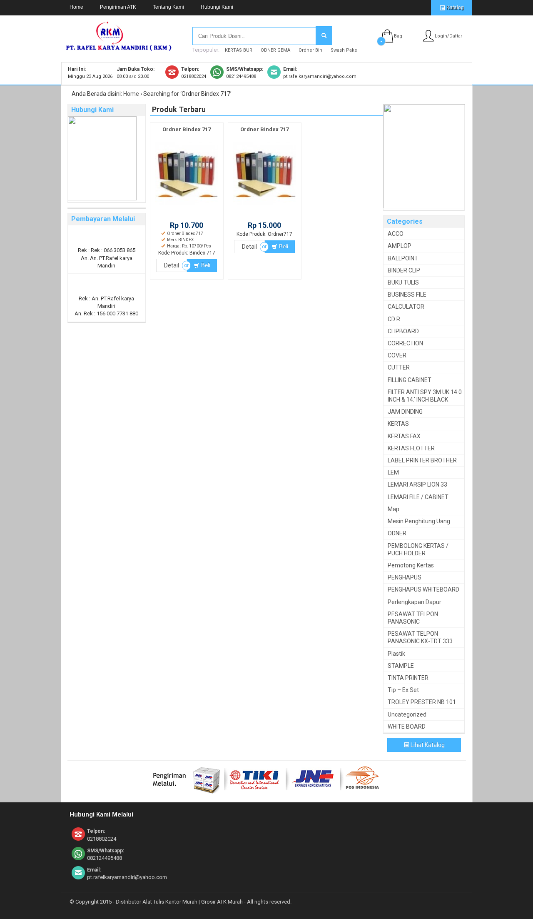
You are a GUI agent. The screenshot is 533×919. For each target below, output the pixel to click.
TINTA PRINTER (408, 677)
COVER (397, 355)
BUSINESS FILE (407, 294)
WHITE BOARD (407, 726)
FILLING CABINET (409, 380)
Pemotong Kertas (411, 565)
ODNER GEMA (275, 50)
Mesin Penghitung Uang (419, 521)
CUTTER (399, 367)
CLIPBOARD (403, 331)
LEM (393, 472)
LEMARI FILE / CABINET (418, 497)
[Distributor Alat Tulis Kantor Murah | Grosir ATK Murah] (118, 47)
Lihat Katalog (427, 745)
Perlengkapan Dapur (414, 602)
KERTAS (398, 423)
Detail (171, 265)
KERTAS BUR (238, 50)
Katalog (454, 7)
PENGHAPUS (404, 577)
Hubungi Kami (217, 7)
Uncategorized (407, 714)
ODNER (397, 533)
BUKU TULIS (403, 282)
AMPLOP (399, 245)
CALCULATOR (406, 306)
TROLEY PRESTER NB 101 (422, 702)
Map (393, 509)
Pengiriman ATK (118, 7)
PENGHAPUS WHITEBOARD (423, 589)
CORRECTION (405, 343)
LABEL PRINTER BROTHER (422, 460)
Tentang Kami (168, 7)
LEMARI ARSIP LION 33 (417, 484)
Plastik (396, 653)
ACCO (395, 233)
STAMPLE (401, 665)
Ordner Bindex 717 (186, 129)
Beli (204, 265)
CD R (394, 319)
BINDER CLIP (404, 270)
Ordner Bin (310, 50)
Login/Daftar (448, 36)
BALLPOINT (403, 258)
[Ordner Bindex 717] (186, 205)
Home (76, 7)
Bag (398, 36)
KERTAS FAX (404, 436)
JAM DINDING (405, 411)
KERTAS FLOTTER (411, 448)
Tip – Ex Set (403, 690)
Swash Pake (344, 50)
